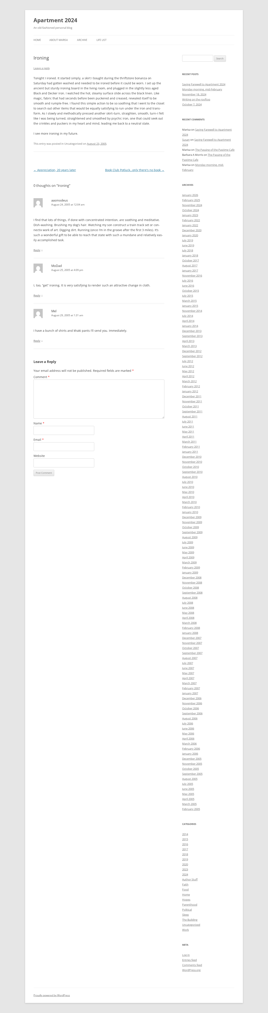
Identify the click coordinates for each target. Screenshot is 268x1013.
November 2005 (192, 764)
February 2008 (191, 628)
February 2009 (191, 567)
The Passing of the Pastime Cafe (214, 150)
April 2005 (188, 799)
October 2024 (190, 210)
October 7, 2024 (192, 104)
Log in (186, 955)
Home (37, 40)
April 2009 (188, 557)
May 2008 (188, 613)
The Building (189, 920)
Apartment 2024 (55, 20)
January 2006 (190, 754)
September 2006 (192, 713)
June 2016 (188, 285)
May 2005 (188, 794)
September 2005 (192, 774)
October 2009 (190, 527)
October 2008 (190, 587)
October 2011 (190, 406)
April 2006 (188, 738)
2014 (185, 834)
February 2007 (191, 688)
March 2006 (189, 743)
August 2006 (189, 718)
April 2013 (188, 341)
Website (39, 456)
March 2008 (189, 623)
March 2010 (189, 502)
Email (39, 440)
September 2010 (192, 472)
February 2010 (191, 507)
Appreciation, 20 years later (55, 170)
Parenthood (189, 904)
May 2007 (188, 673)
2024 (185, 874)
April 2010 (188, 497)
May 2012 (188, 371)
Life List (102, 40)
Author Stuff (190, 879)
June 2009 (188, 547)
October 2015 (190, 291)
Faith (185, 884)
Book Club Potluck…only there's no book (134, 170)
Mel (54, 311)
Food (185, 889)
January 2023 (190, 215)
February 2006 (191, 748)
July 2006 (187, 723)
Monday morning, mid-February (202, 89)
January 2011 (190, 452)
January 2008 (190, 633)
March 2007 (189, 683)
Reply (37, 250)
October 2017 (190, 260)
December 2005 (191, 759)
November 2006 (192, 703)
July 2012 (187, 361)
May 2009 (188, 552)
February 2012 (191, 386)
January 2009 (190, 572)
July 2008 (187, 603)
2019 (185, 859)
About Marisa (58, 40)
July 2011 (187, 421)
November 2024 (192, 205)
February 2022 (191, 220)
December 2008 (191, 577)
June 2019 (188, 245)
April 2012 (188, 376)
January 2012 (190, 391)
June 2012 (188, 366)
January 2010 (190, 512)
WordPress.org (191, 970)
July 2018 (187, 250)
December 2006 (191, 698)
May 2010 (188, 492)
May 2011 (188, 431)
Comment (42, 377)
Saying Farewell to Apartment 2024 (203, 84)
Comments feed (192, 965)
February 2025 (191, 200)
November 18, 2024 (194, 94)
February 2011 (191, 447)
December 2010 (191, 457)
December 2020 (191, 230)
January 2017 (190, 270)
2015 (185, 839)
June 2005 (188, 789)
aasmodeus (59, 200)
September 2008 (192, 592)
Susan (186, 140)
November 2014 (192, 311)
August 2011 (189, 416)
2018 (185, 854)
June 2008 (188, 608)
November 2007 (192, 643)
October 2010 (190, 467)
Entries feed (189, 960)
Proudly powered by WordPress (52, 995)
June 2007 (188, 668)
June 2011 (188, 426)
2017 (185, 849)
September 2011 (192, 411)
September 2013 (192, 336)
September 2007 (192, 653)
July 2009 (187, 542)
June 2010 (188, 487)
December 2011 (191, 396)
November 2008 (192, 582)
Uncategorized (191, 925)
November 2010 (192, 462)
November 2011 (192, 401)
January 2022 (190, 225)
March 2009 (189, 562)
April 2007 (188, 678)
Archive (82, 40)
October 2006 (190, 708)
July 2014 (187, 316)
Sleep (185, 915)
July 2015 (187, 296)
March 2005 (189, 804)
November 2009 (192, 522)
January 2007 (190, 693)
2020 (185, 864)
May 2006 (188, 733)
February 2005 (191, 809)
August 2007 (189, 658)
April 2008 (188, 618)
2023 (185, 869)
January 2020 (190, 235)
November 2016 (192, 275)
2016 (185, 844)
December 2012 (191, 351)
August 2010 (189, 477)
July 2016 (187, 280)
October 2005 (190, 769)
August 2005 (189, 779)
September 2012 (192, 356)
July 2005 (187, 784)
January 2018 (190, 255)
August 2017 (189, 265)
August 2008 (189, 597)
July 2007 (187, 663)
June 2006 (188, 728)
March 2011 (189, 441)
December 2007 (191, 638)
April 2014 (188, 321)
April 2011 (188, 436)
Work (185, 930)
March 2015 (189, 301)
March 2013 (189, 346)
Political (187, 910)
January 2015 (190, 306)
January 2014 (190, 326)
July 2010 (187, 482)
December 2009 (191, 517)
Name (39, 423)
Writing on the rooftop (196, 99)
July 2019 (187, 240)
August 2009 (189, 537)
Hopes (186, 899)
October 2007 (190, 648)
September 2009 (192, 532)
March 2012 (189, 381)
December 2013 (191, 331)
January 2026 (190, 195)
